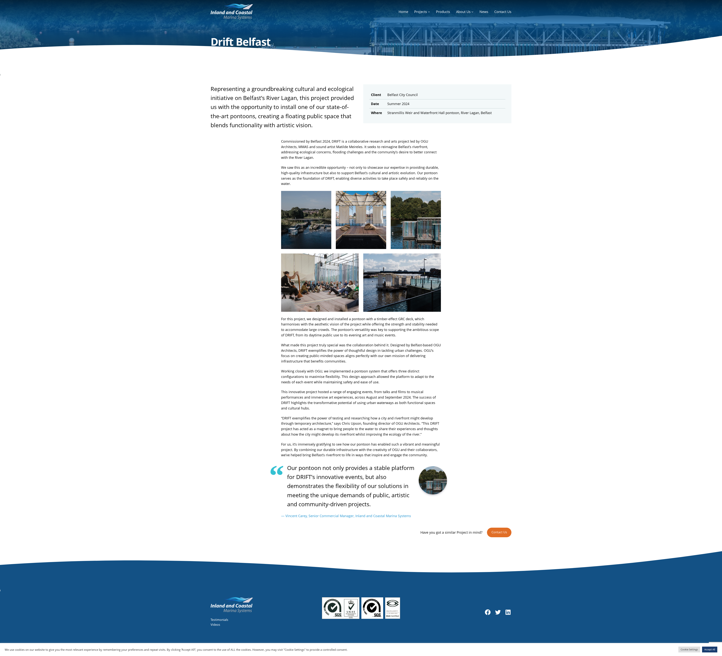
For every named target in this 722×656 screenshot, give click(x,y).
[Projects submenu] (429, 12)
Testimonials (219, 620)
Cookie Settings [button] (689, 649)
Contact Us (499, 532)
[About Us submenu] (472, 12)
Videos (215, 625)
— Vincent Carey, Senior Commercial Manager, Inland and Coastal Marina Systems (346, 516)
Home (403, 11)
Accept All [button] (709, 649)
